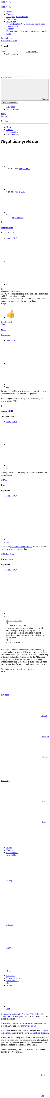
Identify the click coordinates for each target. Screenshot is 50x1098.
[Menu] (2, 5)
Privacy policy (12, 980)
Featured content (13, 24)
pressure (20, 217)
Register (4, 121)
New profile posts (37, 24)
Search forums (22, 16)
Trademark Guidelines (26, 1026)
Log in (4, 116)
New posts (10, 16)
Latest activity (12, 26)
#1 (7, 284)
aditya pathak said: (14, 620)
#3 (7, 468)
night (14, 217)
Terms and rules (13, 978)
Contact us (10, 975)
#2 (7, 386)
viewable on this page (39, 1033)
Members (10, 29)
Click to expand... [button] (13, 642)
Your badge (11, 19)
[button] (21, 75)
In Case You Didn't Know (21, 546)
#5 (7, 616)
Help (8, 983)
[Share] (26, 261)
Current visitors (12, 31)
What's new (11, 21)
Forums (9, 14)
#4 (7, 542)
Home (9, 12)
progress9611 (24, 168)
